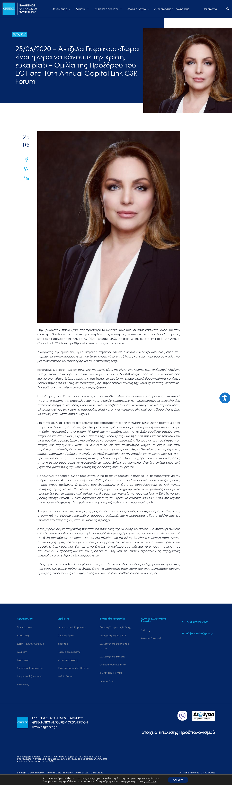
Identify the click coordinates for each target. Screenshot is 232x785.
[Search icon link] (227, 9)
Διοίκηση (22, 651)
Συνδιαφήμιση (66, 635)
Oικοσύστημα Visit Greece (73, 668)
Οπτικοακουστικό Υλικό (113, 664)
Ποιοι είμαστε (24, 627)
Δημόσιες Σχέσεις (68, 660)
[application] (68, 9)
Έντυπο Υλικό (107, 680)
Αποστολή (23, 635)
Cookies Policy (36, 772)
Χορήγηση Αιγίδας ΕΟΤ (113, 635)
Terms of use (81, 772)
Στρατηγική (23, 660)
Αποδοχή (178, 779)
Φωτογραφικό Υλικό (111, 672)
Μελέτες (145, 630)
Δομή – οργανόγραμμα (30, 643)
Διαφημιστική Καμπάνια (72, 627)
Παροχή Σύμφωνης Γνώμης (115, 627)
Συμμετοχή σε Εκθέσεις (112, 656)
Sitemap (21, 772)
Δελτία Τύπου (65, 676)
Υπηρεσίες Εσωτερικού (29, 668)
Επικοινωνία (97, 772)
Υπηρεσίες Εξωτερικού (29, 676)
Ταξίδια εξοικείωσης (69, 651)
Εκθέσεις (63, 643)
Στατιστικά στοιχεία (151, 638)
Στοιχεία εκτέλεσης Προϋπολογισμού (178, 732)
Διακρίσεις (23, 684)
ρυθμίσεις (151, 781)
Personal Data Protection (59, 772)
